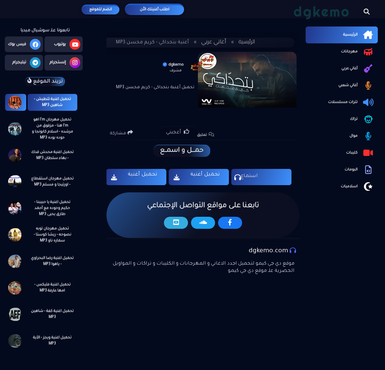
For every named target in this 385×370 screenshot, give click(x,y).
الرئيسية (350, 35)
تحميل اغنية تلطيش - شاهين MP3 (52, 102)
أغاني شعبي (348, 85)
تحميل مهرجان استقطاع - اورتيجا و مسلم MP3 (52, 182)
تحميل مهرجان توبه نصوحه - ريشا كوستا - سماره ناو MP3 (52, 235)
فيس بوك (17, 44)
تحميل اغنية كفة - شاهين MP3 (52, 314)
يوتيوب (60, 44)
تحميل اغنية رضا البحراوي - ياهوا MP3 (52, 261)
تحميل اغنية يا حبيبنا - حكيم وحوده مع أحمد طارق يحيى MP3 (52, 208)
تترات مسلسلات (343, 102)
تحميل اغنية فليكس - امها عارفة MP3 (52, 288)
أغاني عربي (349, 69)
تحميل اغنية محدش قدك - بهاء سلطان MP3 (52, 155)
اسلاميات (349, 187)
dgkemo (176, 65)
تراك (354, 119)
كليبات (352, 153)
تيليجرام (19, 62)
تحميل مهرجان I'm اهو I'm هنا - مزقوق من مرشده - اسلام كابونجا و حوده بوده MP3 (52, 128)
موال (354, 136)
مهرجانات (349, 52)
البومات (351, 170)
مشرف (176, 71)
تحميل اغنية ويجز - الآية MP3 (52, 341)
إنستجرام (58, 62)
